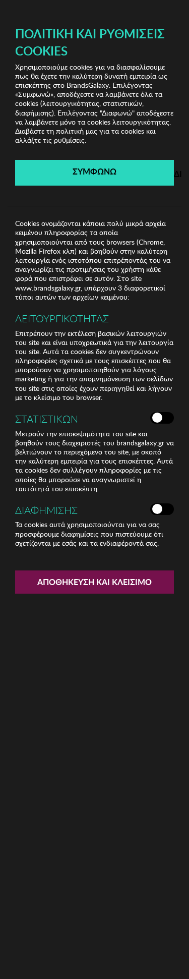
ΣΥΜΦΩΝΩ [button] (94, 171)
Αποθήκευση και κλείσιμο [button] (94, 582)
